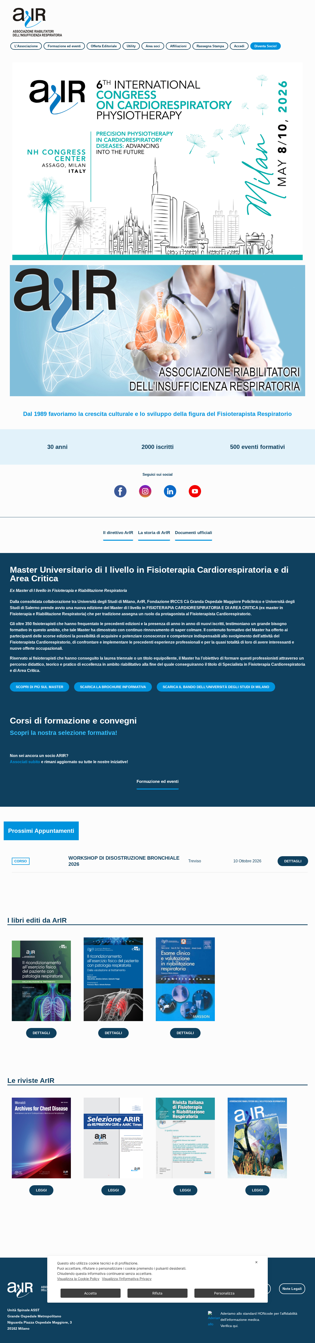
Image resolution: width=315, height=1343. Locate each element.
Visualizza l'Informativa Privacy (127, 1279)
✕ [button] (256, 1262)
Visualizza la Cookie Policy (78, 1279)
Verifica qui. (229, 1326)
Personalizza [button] (224, 1293)
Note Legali (292, 1289)
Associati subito (25, 762)
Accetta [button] (90, 1293)
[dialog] (157, 1279)
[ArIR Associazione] (37, 20)
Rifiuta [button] (157, 1293)
